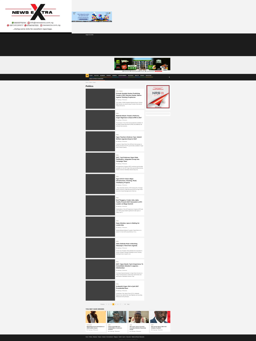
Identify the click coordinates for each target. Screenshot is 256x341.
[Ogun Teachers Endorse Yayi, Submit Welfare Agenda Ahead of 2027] (100, 141)
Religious (130, 75)
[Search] (169, 77)
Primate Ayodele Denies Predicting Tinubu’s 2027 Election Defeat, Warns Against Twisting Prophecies (128, 95)
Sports (142, 75)
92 (125, 304)
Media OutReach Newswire (96, 78)
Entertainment (122, 75)
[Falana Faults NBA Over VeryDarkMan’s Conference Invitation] (117, 317)
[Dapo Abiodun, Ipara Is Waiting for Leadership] (100, 227)
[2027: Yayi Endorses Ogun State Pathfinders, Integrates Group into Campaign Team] (100, 163)
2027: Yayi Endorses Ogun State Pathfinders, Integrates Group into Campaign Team (127, 159)
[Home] (87, 76)
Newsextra (125, 99)
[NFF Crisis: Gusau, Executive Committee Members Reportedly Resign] (139, 317)
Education (148, 75)
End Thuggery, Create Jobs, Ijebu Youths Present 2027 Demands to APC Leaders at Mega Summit (129, 202)
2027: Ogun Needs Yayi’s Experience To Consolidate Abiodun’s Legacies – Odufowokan (129, 266)
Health (137, 75)
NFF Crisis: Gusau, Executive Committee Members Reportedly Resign (138, 328)
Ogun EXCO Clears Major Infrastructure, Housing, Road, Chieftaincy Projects (126, 180)
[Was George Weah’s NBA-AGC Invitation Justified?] (160, 317)
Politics (96, 75)
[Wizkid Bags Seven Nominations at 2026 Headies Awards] (96, 317)
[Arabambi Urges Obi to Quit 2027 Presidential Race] (100, 291)
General (114, 75)
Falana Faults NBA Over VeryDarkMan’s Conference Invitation (115, 328)
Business (102, 75)
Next (128, 304)
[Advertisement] (128, 45)
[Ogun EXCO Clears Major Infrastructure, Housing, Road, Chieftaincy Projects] (100, 184)
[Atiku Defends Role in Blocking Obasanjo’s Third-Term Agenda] (100, 248)
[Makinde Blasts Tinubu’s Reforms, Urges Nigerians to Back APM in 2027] (100, 120)
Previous (103, 304)
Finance (109, 75)
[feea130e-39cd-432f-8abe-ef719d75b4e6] (92, 16)
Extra (91, 75)
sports (131, 324)
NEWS (109, 324)
